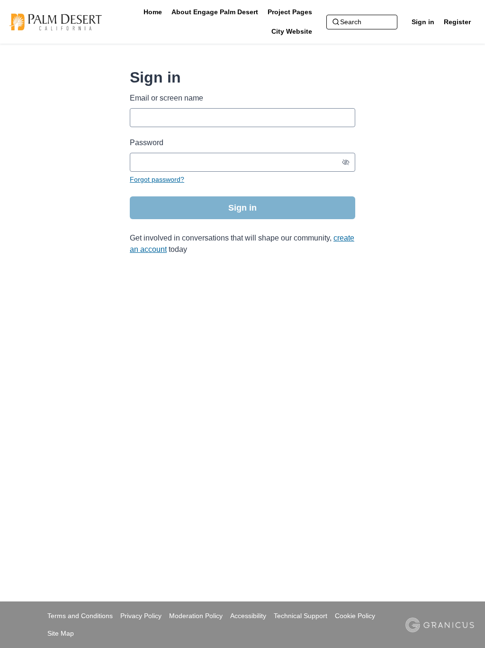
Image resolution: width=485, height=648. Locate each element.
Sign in (423, 22)
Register (457, 22)
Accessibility (248, 616)
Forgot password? (157, 179)
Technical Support (300, 616)
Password (146, 143)
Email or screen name (166, 98)
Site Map (60, 633)
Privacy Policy (141, 616)
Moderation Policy (196, 616)
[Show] (345, 162)
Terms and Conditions (80, 616)
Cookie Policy (355, 616)
